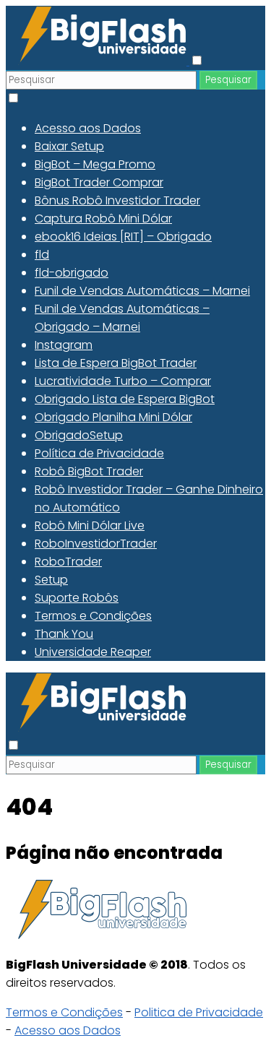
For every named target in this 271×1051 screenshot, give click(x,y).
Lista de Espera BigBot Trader (116, 363)
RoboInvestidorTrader (96, 543)
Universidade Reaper (93, 652)
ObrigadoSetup (79, 435)
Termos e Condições (93, 615)
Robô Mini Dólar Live (90, 525)
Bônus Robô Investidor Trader (117, 200)
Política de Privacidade (99, 453)
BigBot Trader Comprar (99, 182)
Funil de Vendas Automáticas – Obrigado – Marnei (122, 317)
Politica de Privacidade (198, 1012)
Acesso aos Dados (88, 128)
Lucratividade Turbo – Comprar (123, 381)
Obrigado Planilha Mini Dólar (113, 417)
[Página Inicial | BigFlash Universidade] (97, 61)
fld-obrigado (71, 272)
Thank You (64, 634)
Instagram (64, 345)
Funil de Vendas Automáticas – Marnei (142, 290)
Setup (51, 579)
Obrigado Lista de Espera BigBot (125, 399)
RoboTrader (68, 561)
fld (42, 254)
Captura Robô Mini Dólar (103, 218)
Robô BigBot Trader (89, 471)
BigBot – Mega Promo (95, 164)
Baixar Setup (69, 146)
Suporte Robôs (77, 597)
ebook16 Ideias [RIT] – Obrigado (123, 236)
